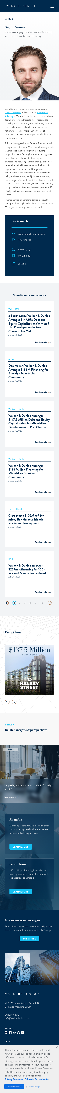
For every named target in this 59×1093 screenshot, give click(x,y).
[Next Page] (50, 603)
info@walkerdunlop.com (17, 1018)
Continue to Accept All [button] (14, 1086)
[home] (20, 6)
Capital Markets (13, 112)
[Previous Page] (7, 603)
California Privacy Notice (37, 1079)
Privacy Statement (14, 1079)
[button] (33, 1086)
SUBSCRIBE (29, 938)
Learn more (21, 847)
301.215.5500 (12, 1014)
